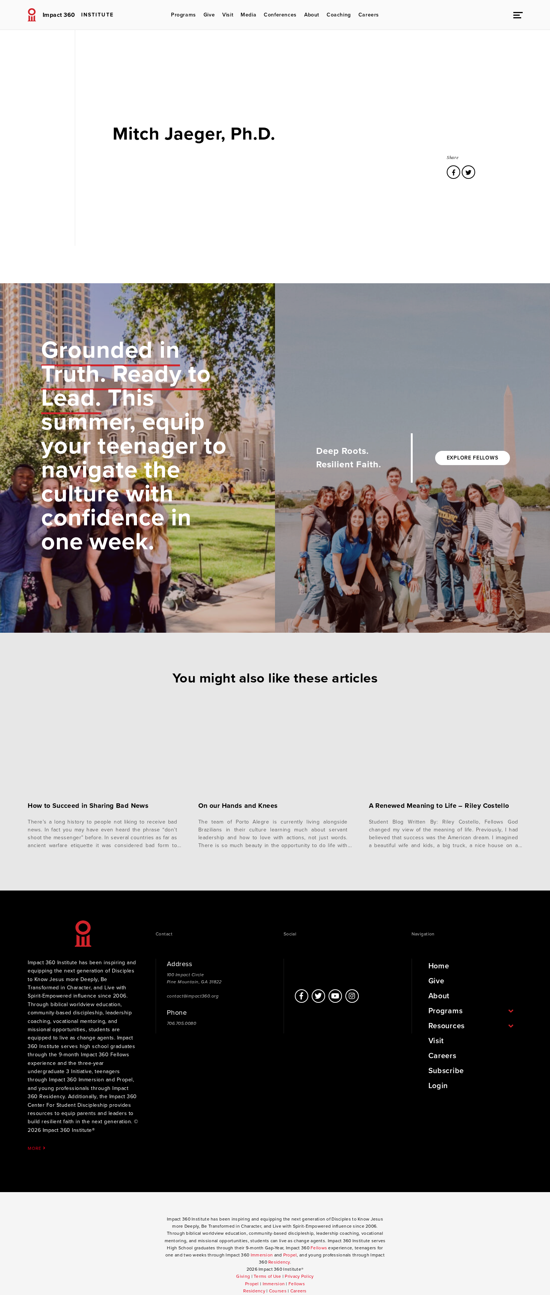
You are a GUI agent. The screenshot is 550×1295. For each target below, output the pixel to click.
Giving (243, 1276)
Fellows (319, 1247)
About (311, 15)
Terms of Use (267, 1276)
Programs (183, 15)
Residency (279, 1262)
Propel (290, 1255)
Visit (227, 15)
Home (438, 966)
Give (209, 15)
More (35, 1148)
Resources (446, 1025)
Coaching (339, 15)
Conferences (280, 15)
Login (438, 1085)
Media (248, 15)
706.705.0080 (181, 1023)
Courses (278, 1291)
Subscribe (446, 1070)
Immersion (262, 1255)
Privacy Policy (299, 1276)
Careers (368, 15)
